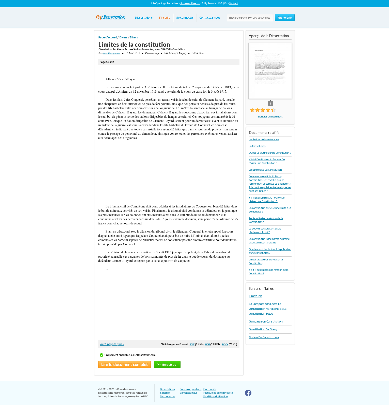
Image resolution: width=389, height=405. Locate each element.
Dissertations (144, 17)
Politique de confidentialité (218, 392)
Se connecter (184, 17)
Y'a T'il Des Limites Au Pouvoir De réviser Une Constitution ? (266, 199)
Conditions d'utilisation (215, 396)
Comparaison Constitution (265, 321)
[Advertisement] (168, 172)
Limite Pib (255, 296)
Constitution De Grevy (263, 329)
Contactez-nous (209, 17)
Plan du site (209, 389)
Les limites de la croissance (264, 139)
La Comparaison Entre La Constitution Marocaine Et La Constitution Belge (267, 308)
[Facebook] (248, 395)
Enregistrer (169, 364)
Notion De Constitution (264, 337)
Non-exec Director (190, 3)
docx (225, 344)
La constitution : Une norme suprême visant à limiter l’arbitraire (269, 240)
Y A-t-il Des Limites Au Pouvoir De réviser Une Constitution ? (267, 161)
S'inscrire (164, 17)
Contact (233, 3)
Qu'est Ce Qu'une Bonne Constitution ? (270, 152)
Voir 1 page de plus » (112, 344)
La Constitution (257, 146)
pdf (207, 344)
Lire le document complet (124, 364)
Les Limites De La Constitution (265, 169)
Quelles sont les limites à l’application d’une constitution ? (270, 251)
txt (192, 344)
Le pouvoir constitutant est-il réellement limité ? (265, 230)
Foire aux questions (190, 389)
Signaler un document (270, 116)
